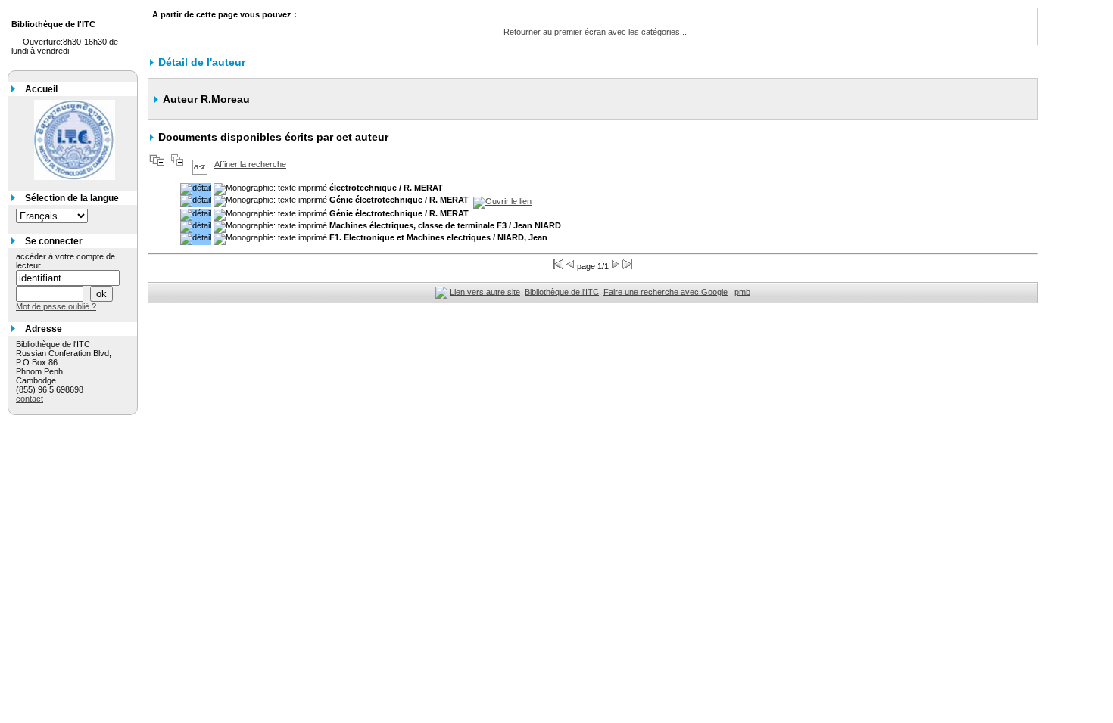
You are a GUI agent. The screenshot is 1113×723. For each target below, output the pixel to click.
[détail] (195, 189)
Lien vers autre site (485, 291)
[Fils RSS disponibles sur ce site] (441, 291)
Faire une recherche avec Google (665, 291)
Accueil (41, 89)
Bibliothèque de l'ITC (562, 291)
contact (29, 398)
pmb (742, 291)
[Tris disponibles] (200, 164)
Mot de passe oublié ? (56, 306)
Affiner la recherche (250, 164)
